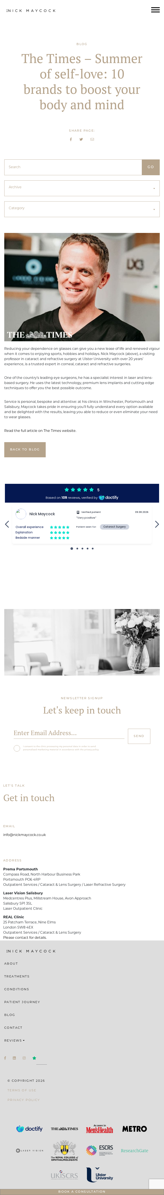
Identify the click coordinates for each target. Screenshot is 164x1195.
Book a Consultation (82, 1192)
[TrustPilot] (34, 1058)
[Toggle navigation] (155, 10)
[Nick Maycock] (31, 10)
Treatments (17, 976)
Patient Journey (22, 1002)
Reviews (13, 1040)
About (11, 963)
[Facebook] (5, 1058)
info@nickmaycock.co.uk (24, 835)
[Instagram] (24, 1058)
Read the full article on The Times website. (40, 431)
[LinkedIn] (14, 1058)
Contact (13, 1028)
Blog (9, 1015)
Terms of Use (22, 1090)
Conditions (16, 989)
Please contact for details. (25, 938)
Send (139, 736)
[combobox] (82, 188)
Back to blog (25, 449)
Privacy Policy (23, 1100)
